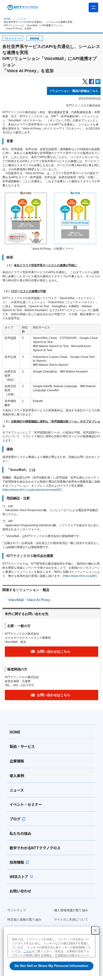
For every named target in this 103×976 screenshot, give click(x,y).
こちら (27, 951)
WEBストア (19, 876)
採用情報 (17, 862)
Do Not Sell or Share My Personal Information (51, 966)
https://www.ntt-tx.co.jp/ (78, 576)
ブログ (15, 818)
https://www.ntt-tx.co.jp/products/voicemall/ (30, 489)
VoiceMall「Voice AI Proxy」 (31, 600)
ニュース (21, 19)
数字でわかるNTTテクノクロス (35, 847)
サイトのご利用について (71, 919)
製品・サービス (22, 746)
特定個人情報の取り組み (24, 919)
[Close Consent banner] (95, 930)
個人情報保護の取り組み (71, 910)
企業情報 (17, 760)
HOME (7, 19)
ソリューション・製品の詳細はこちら (73, 91)
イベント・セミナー (26, 804)
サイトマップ (16, 910)
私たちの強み (20, 833)
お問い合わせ (20, 890)
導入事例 (17, 775)
